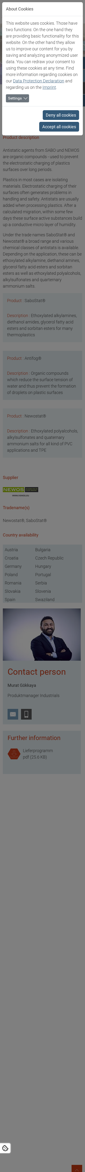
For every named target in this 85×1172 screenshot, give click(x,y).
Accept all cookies (59, 126)
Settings (15, 98)
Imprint (49, 87)
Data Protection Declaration (38, 80)
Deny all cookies (61, 115)
